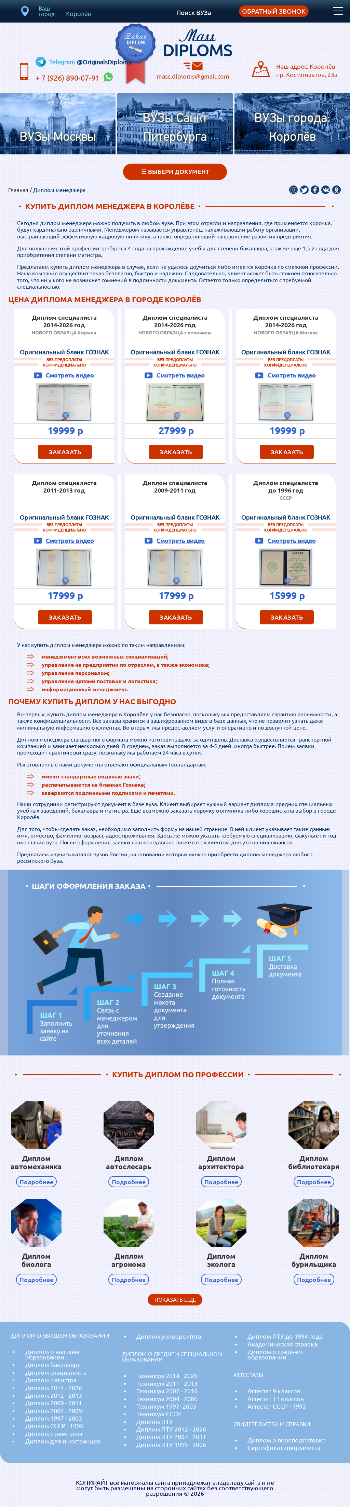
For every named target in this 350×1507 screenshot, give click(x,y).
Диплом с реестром (53, 1433)
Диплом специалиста (55, 1372)
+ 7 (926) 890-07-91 (68, 78)
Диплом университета (168, 1336)
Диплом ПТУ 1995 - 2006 (171, 1444)
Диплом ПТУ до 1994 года (285, 1336)
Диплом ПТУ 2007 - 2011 (171, 1437)
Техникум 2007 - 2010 (167, 1391)
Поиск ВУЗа (193, 12)
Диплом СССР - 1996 (54, 1426)
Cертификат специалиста (283, 1447)
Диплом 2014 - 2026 (53, 1388)
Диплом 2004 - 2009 (53, 1411)
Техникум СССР (158, 1414)
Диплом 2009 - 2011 (53, 1403)
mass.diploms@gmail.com (193, 76)
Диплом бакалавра (53, 1364)
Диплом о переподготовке (286, 1440)
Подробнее (36, 1181)
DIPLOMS (197, 41)
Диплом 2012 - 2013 (53, 1395)
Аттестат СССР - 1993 (276, 1406)
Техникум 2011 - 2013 (167, 1383)
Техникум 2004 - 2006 (167, 1399)
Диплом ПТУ (154, 1422)
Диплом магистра (51, 1380)
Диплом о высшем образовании (52, 1354)
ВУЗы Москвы (57, 137)
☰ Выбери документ (175, 171)
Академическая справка (282, 1344)
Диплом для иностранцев (62, 1441)
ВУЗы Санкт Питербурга (175, 128)
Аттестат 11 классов (275, 1399)
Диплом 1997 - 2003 (53, 1418)
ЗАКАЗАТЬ (65, 451)
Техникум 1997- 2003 (166, 1406)
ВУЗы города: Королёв (292, 128)
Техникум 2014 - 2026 (167, 1375)
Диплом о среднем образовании (275, 1354)
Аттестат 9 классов (273, 1391)
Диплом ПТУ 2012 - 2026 (171, 1429)
